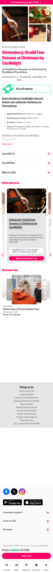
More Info (9, 172)
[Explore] (7, 565)
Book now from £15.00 (26, 258)
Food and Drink (26, 394)
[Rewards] (26, 565)
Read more (7, 144)
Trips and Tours (26, 420)
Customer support (13, 512)
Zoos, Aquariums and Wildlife (26, 423)
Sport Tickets (27, 404)
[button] (13, 47)
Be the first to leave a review (13, 47)
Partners (8, 529)
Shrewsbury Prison (10, 312)
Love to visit (9, 520)
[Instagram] (22, 491)
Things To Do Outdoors (26, 417)
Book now (26, 556)
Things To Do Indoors (26, 414)
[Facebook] (6, 491)
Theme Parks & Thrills (26, 410)
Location (8, 153)
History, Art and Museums (26, 397)
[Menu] (46, 565)
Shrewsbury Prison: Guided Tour (21, 309)
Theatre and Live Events (26, 407)
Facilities (8, 163)
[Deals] (17, 565)
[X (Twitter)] (14, 491)
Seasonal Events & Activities (26, 401)
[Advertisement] (26, 354)
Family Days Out (26, 391)
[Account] (36, 565)
